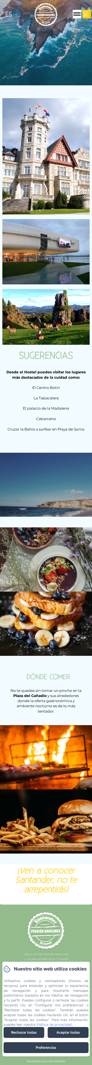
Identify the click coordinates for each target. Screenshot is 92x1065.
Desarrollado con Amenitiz (46, 1061)
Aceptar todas (68, 1032)
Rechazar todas (24, 1032)
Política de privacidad (54, 1024)
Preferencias (46, 1047)
